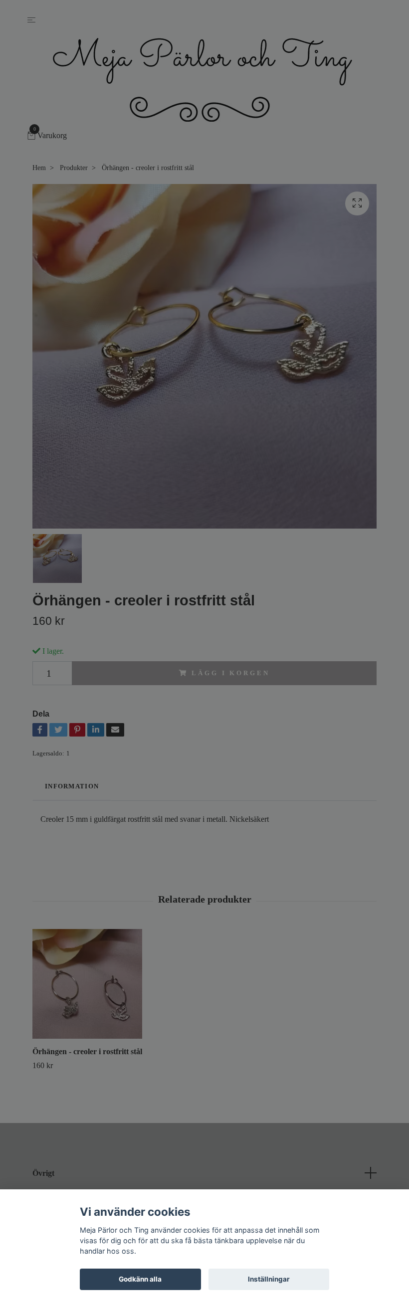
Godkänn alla (140, 1279)
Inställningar (269, 1279)
